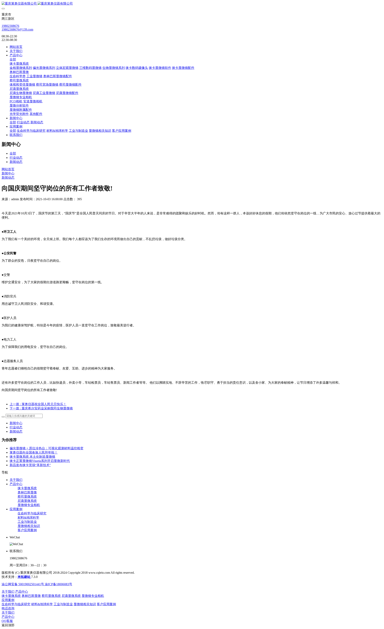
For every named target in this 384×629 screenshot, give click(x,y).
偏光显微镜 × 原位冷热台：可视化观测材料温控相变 (46, 448)
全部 (13, 59)
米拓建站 (24, 576)
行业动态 (16, 157)
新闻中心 (8, 173)
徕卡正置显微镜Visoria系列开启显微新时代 (40, 461)
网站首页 (16, 47)
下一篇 (41, 408)
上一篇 (38, 404)
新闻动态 (16, 161)
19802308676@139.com (17, 29)
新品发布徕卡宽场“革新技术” (30, 465)
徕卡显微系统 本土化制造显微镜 (32, 456)
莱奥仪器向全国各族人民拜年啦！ (34, 452)
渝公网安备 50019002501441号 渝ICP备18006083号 (37, 584)
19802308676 (10, 26)
